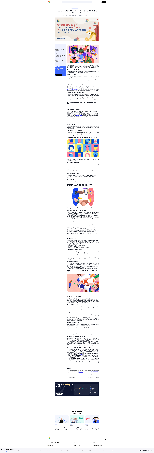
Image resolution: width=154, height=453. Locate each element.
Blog (86, 1)
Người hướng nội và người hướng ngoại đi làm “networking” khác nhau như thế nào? (60, 52)
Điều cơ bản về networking (59, 45)
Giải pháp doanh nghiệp (66, 1)
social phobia (80, 222)
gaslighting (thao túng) (75, 100)
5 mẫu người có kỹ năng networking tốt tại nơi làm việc (60, 50)
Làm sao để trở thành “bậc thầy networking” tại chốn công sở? (59, 58)
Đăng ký (104, 1)
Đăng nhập (99, 1)
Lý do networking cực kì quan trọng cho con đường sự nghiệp (60, 47)
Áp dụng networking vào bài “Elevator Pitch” (59, 61)
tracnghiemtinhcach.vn (94, 371)
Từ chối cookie (150, 450)
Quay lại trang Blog (72, 377)
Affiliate (83, 1)
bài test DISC (81, 372)
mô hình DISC (80, 354)
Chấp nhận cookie (143, 450)
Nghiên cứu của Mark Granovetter (72, 89)
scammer (74, 333)
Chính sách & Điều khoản (77, 445)
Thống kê (89, 1)
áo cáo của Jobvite (79, 115)
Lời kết (56, 63)
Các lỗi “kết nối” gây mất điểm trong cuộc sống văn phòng (60, 56)
